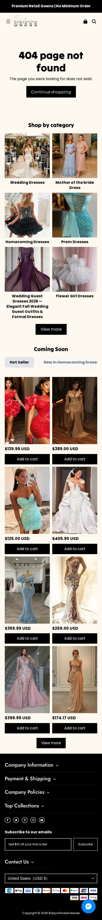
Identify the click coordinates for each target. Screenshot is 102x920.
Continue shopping (51, 91)
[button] (8, 21)
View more (51, 329)
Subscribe (85, 844)
